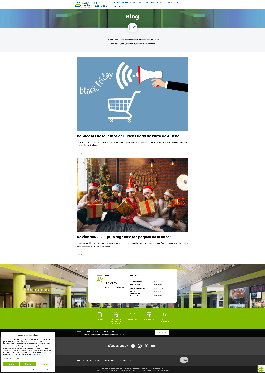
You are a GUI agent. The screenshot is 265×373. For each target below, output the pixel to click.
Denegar (28, 364)
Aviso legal (45, 369)
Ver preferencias (45, 364)
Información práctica (124, 3)
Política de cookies (38, 354)
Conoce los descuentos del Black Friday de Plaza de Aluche (128, 136)
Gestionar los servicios (11, 358)
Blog (177, 3)
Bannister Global (127, 360)
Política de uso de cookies (16, 369)
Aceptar (11, 364)
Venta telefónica (153, 3)
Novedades (168, 3)
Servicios (132, 320)
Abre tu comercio (165, 320)
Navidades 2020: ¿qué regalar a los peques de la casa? (124, 237)
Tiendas (140, 3)
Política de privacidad (33, 369)
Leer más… (81, 154)
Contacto (119, 6)
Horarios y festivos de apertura (116, 321)
